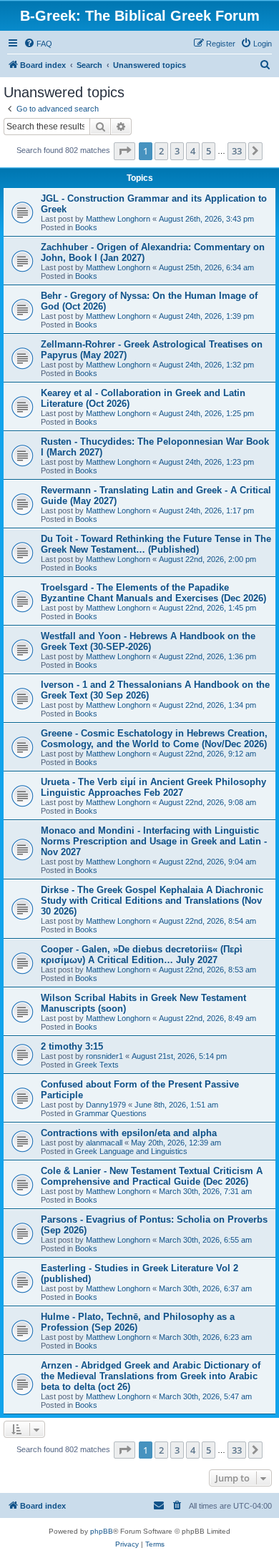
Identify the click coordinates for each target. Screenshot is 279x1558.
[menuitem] (38, 43)
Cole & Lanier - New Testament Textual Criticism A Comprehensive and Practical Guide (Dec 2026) (152, 1176)
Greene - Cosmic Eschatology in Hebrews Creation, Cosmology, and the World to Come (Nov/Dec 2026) (154, 738)
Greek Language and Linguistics (131, 1151)
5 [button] (208, 150)
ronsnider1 (104, 1056)
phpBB (101, 1531)
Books (86, 227)
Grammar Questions (111, 1113)
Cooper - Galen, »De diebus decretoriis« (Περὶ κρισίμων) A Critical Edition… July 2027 (142, 954)
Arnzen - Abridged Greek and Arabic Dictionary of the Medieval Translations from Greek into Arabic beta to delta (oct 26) (150, 1376)
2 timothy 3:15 (72, 1046)
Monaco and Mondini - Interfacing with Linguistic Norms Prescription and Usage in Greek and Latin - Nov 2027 (154, 841)
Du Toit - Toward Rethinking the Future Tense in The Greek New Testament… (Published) (156, 544)
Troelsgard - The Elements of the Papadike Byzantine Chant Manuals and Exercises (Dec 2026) (153, 592)
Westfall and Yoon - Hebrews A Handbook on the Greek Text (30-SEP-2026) (148, 641)
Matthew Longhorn (118, 219)
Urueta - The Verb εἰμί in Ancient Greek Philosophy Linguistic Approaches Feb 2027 (153, 787)
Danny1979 (106, 1104)
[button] (124, 150)
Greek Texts (97, 1064)
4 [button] (192, 150)
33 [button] (237, 150)
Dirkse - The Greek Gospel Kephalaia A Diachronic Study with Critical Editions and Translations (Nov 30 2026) (152, 900)
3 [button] (177, 150)
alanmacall (104, 1142)
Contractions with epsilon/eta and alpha (129, 1133)
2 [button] (161, 150)
